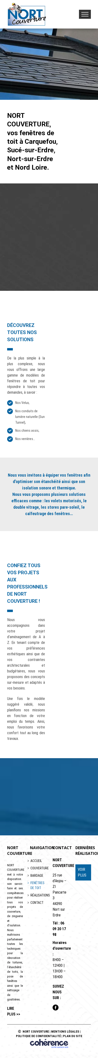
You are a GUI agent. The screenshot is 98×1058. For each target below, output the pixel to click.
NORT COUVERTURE (36, 1031)
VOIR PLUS (82, 872)
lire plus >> (13, 1011)
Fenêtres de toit (37, 885)
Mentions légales (65, 1031)
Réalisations (37, 895)
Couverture (37, 868)
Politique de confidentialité (38, 1036)
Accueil (36, 861)
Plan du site (72, 1036)
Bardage (36, 875)
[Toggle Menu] (85, 14)
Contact (37, 903)
